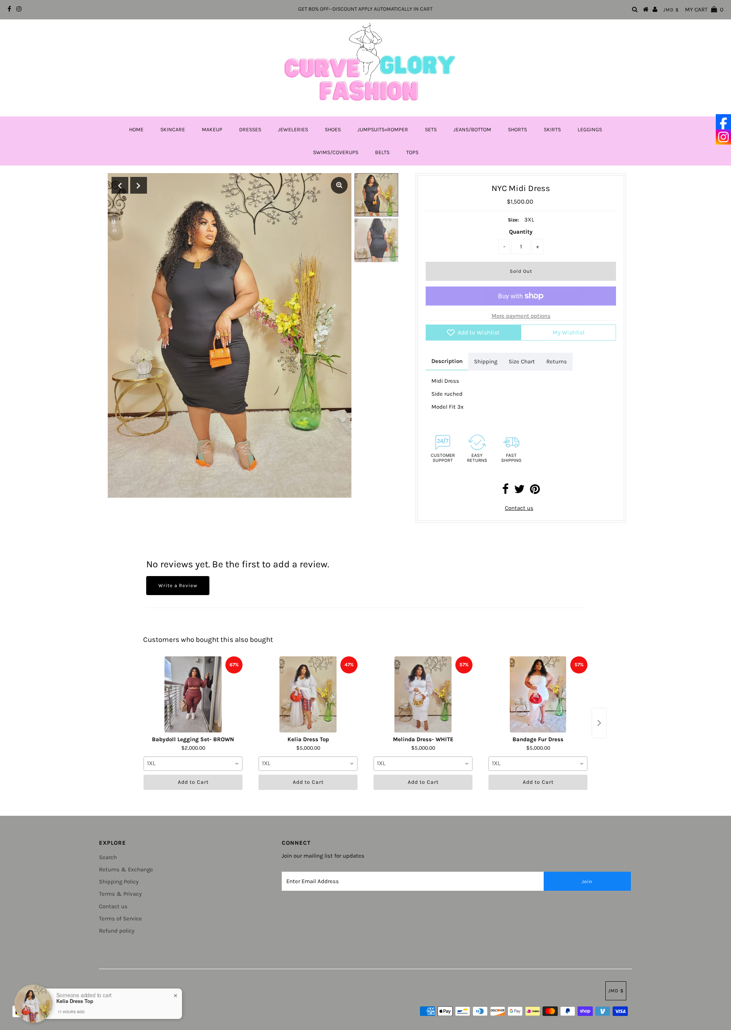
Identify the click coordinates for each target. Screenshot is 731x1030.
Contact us (519, 508)
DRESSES (250, 129)
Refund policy (116, 930)
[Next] (138, 185)
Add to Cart (193, 782)
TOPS (412, 152)
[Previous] (120, 185)
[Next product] (599, 723)
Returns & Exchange (126, 869)
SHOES (333, 129)
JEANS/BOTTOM (472, 129)
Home (136, 129)
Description (447, 361)
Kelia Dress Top (74, 1001)
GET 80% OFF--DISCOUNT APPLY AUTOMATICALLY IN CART (365, 9)
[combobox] (193, 763)
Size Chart (522, 361)
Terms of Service (120, 918)
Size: (513, 220)
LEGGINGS (590, 129)
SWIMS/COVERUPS (335, 152)
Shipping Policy (119, 881)
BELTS (382, 152)
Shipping (485, 361)
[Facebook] (723, 121)
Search (108, 857)
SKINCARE (172, 129)
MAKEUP (212, 129)
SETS (431, 129)
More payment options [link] (521, 315)
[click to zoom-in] (339, 185)
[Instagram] (723, 137)
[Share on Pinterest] (535, 491)
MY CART (704, 9)
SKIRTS (552, 129)
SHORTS (517, 129)
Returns (556, 361)
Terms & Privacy (120, 893)
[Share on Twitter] (519, 491)
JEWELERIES (293, 129)
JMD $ (671, 10)
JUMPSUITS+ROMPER (383, 129)
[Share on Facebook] (505, 491)
